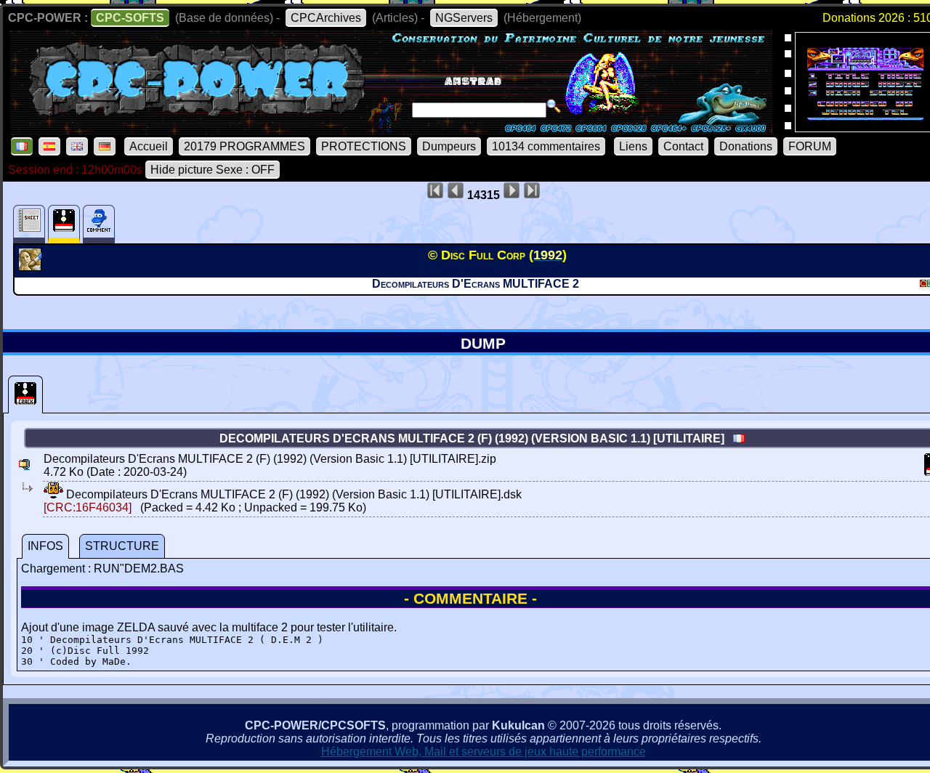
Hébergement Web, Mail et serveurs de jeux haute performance (483, 751)
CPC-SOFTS (130, 18)
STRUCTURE (122, 546)
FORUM (809, 146)
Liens (633, 146)
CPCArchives (326, 18)
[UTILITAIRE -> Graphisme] (31, 266)
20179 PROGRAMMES (244, 146)
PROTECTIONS (363, 146)
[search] (553, 106)
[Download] (53, 494)
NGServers (464, 18)
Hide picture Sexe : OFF (212, 169)
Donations (745, 146)
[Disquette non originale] (25, 394)
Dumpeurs (449, 146)
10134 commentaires (546, 146)
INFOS (45, 546)
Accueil (148, 146)
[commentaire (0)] (99, 224)
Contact (683, 146)
